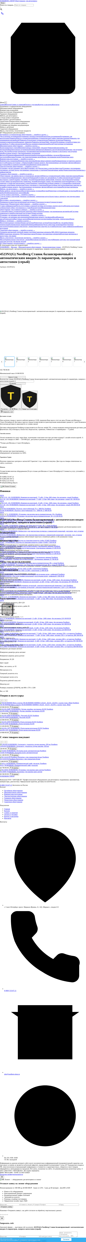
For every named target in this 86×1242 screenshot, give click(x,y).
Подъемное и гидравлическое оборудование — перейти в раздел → (24, 134)
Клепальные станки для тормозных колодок (52, 181)
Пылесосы (57, 226)
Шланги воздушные (55, 187)
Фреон (72, 219)
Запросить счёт (8, 412)
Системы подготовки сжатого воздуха (50, 206)
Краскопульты (36, 208)
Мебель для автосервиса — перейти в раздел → (17, 189)
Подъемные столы (62, 142)
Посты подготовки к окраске (26, 206)
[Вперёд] (6, 700)
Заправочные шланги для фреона (41, 217)
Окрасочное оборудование (13, 800)
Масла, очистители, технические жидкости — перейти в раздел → (24, 238)
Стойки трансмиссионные (59, 138)
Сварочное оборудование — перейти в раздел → (17, 230)
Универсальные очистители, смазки (20, 226)
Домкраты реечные (38, 142)
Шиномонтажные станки (27, 148)
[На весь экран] (5, 1214)
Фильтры (27, 164)
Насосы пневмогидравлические (37, 144)
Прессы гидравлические (25, 138)
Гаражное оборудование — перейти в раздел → (17, 174)
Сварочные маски (29, 234)
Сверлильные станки (22, 183)
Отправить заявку (6, 1207)
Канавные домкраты (24, 142)
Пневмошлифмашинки (14, 155)
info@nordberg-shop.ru (12, 1074)
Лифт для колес (50, 142)
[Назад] (2, 700)
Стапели (3, 211)
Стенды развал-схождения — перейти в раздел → (18, 194)
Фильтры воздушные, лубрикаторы (18, 163)
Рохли (51, 144)
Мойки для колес (54, 155)
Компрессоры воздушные (13, 794)
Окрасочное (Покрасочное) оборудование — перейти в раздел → (23, 204)
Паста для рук (48, 239)
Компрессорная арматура (39, 164)
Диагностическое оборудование (15, 796)
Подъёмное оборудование (13, 790)
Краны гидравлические (42, 138)
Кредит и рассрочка (45, 104)
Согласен (66, 1239)
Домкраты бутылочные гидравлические (33, 140)
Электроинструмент (43, 202)
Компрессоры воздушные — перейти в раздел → (17, 159)
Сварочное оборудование (34, 211)
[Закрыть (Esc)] (1, 1214)
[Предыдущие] (1, 515)
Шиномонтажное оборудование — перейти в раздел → (20, 146)
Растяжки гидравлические (15, 211)
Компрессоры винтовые (27, 161)
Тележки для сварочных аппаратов (48, 234)
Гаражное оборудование (13, 798)
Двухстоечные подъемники (10, 136)
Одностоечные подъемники (63, 144)
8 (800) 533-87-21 (6, 785)
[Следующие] (5, 515)
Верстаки (45, 191)
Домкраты (51, 148)
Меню (3, 3)
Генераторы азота (67, 157)
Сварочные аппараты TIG (13, 234)
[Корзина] (43, 100)
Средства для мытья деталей (16, 241)
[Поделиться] (3, 1214)
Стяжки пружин (10, 181)
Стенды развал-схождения (9, 196)
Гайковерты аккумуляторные (53, 149)
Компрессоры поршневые (9, 161)
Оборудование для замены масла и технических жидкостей (21, 176)
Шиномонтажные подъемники (18, 149)
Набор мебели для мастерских (11, 191)
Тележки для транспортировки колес (28, 157)
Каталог (8, 104)
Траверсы (12, 138)
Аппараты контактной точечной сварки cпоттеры (18, 232)
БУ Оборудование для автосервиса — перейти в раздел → (21, 243)
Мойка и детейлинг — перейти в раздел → (15, 221)
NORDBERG (5, 247)
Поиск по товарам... (7, 5)
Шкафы (26, 193)
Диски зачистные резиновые (53, 224)
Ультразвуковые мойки (55, 170)
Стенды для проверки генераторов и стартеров (30, 170)
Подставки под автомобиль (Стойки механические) (55, 178)
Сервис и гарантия (18, 104)
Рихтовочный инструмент (22, 213)
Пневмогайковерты (36, 149)
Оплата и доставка (31, 104)
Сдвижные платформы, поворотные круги (34, 196)
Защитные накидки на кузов (43, 226)
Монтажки (11, 157)
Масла (2, 239)
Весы (54, 217)
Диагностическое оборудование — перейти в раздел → (20, 166)
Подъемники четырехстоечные (31, 136)
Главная (3, 104)
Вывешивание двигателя (20, 178)
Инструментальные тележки (32, 191)
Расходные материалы (70, 187)
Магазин (14, 247)
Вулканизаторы (28, 155)
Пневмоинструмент (7, 202)
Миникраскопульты (48, 208)
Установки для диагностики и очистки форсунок (44, 168)
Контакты (55, 104)
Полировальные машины (18, 224)
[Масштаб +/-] (7, 1214)
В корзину (13, 383)
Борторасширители (41, 155)
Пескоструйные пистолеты (56, 185)
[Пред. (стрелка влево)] (1, 1216)
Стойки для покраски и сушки (20, 208)
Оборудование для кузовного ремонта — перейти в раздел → (22, 209)
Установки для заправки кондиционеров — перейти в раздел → (23, 215)
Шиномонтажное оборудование (29, 247)
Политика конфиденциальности (11, 1174)
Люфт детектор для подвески (60, 179)
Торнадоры (52, 223)
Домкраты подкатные (55, 140)
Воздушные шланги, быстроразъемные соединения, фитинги (53, 163)
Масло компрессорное (16, 164)
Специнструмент (56, 202)
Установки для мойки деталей (23, 179)
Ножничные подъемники (51, 136)
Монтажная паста (36, 239)
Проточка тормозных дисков (26, 181)
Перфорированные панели (14, 193)
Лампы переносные (17, 185)
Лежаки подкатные (69, 191)
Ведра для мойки (62, 223)
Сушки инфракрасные (8, 206)
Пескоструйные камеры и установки (55, 183)
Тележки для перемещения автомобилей (57, 211)
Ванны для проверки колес (51, 157)
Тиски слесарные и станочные (35, 185)
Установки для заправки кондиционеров (14, 217)
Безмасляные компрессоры (45, 161)
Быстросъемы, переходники (60, 219)
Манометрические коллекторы (39, 219)
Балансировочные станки (9, 148)
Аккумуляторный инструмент (25, 202)
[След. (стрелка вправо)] (3, 1216)
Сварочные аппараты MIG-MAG (47, 232)
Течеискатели (9, 219)
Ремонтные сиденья (56, 191)
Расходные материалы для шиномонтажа (24, 151)
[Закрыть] (2, 1177)
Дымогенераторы (69, 170)
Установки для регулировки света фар (13, 168)
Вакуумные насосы (21, 219)
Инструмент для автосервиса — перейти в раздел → (19, 200)
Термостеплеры (37, 213)
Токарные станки (36, 183)
